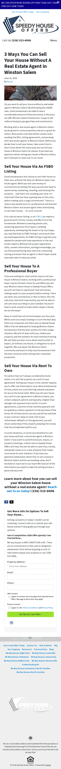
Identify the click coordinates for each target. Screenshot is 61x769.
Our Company (42, 12)
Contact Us (32, 645)
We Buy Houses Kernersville (44, 660)
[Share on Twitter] (11, 501)
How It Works (45, 645)
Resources (27, 649)
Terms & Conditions (30, 608)
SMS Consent (12, 593)
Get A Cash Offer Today (23, 12)
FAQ (55, 645)
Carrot (48, 765)
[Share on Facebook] (6, 501)
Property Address (16, 561)
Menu (53, 40)
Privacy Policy (47, 608)
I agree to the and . (32, 608)
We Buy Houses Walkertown (17, 660)
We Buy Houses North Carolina (31, 672)
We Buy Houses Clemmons (17, 657)
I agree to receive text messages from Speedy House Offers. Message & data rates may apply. (32, 598)
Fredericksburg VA (30, 664)
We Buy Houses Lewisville (43, 653)
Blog (51, 649)
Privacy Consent (14, 604)
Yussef (10, 81)
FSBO (38, 216)
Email (10, 572)
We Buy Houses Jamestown (43, 657)
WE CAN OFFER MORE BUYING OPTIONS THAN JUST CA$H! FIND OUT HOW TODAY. (29, 4)
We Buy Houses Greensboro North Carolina (30, 668)
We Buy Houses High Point (18, 653)
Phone (11, 583)
